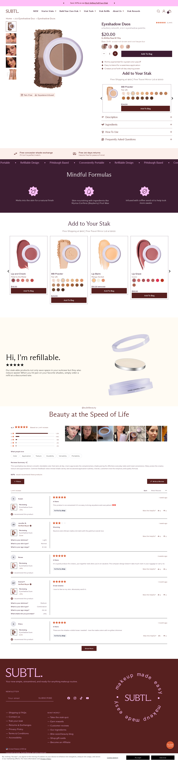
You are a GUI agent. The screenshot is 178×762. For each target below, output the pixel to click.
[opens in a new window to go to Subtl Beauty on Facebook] (68, 698)
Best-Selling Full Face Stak (96, 3)
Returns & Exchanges (20, 724)
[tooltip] (26, 462)
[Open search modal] (158, 11)
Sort (146, 490)
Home (9, 18)
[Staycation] (127, 46)
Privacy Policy (45, 758)
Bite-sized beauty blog (61, 733)
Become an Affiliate (60, 742)
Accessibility (15, 737)
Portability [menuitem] (76, 456)
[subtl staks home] (12, 11)
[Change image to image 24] (11, 62)
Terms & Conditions (19, 733)
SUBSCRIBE (45, 697)
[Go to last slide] (101, 98)
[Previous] (63, 3)
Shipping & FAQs (17, 712)
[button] (164, 22)
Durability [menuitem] (50, 456)
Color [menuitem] (15, 456)
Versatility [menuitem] (63, 456)
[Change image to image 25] (11, 74)
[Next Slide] (165, 433)
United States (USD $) (17, 749)
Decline (162, 757)
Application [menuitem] (26, 456)
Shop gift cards (58, 738)
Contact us (14, 716)
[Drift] (58, 59)
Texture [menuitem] (38, 456)
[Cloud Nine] (121, 46)
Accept (138, 757)
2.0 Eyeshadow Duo (25, 18)
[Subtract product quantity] (104, 53)
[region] (116, 433)
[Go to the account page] (164, 11)
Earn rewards (57, 721)
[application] (170, 745)
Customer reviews (59, 725)
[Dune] (115, 46)
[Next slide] (172, 98)
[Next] (115, 3)
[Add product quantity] (115, 53)
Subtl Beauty (26, 752)
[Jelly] (110, 46)
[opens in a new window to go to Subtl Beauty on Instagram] (74, 698)
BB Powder (127, 87)
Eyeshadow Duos (25, 508)
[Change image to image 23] (11, 50)
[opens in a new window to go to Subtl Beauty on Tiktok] (81, 698)
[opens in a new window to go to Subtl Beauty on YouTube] (87, 698)
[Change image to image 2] (11, 38)
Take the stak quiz (59, 717)
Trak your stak (16, 720)
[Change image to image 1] (11, 26)
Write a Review (159, 482)
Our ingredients (58, 729)
